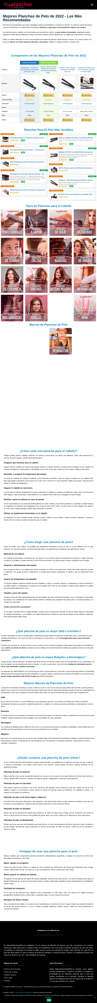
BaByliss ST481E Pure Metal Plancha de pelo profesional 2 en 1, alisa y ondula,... (76, 152)
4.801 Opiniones (48, 103)
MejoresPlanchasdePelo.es (23, 992)
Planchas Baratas (61, 251)
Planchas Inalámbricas (12, 308)
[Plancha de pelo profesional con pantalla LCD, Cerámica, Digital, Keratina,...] (54, 196)
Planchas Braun (85, 370)
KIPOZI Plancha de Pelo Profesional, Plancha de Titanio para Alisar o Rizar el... (28, 162)
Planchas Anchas (36, 279)
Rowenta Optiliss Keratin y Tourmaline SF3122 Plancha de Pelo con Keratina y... (76, 138)
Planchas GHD (12, 341)
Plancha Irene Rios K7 (60, 426)
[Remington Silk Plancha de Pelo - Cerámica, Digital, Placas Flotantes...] (5, 151)
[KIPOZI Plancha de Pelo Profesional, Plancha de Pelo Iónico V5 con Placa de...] (54, 169)
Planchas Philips (36, 370)
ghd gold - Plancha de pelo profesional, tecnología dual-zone (67, 69)
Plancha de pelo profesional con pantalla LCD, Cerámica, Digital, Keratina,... (76, 194)
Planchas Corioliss (12, 369)
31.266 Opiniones (86, 103)
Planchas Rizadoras (85, 222)
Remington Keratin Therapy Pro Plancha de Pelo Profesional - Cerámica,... (28, 138)
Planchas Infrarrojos (85, 279)
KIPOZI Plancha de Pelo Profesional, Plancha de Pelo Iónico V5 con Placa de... (76, 168)
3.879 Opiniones (67, 103)
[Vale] (95, 998)
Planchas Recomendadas (61, 279)
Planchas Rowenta (36, 341)
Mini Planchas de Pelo (85, 308)
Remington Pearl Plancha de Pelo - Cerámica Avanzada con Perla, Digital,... (86, 69)
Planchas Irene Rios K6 (36, 426)
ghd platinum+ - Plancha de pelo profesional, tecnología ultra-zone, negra (29, 69)
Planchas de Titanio (12, 251)
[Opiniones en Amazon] (29, 100)
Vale (49, 1000)
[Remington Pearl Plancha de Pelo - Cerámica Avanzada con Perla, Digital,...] (86, 83)
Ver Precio (30, 95)
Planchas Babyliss (85, 341)
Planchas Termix (61, 370)
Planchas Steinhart (12, 426)
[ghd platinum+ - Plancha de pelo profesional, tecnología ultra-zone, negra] (29, 83)
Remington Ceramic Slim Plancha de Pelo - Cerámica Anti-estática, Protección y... (28, 174)
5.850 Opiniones (29, 103)
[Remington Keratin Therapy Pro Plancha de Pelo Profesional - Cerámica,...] (5, 139)
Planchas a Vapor (36, 222)
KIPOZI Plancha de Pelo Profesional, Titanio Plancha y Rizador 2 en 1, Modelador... (28, 190)
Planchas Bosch (85, 398)
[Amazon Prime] (29, 107)
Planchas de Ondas (85, 251)
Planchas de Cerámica (12, 279)
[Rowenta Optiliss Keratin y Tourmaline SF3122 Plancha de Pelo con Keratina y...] (54, 140)
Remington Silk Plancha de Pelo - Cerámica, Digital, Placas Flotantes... (28, 150)
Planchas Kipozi (61, 398)
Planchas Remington (60, 341)
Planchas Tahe (12, 398)
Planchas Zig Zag (36, 251)
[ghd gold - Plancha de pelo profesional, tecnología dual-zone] (67, 83)
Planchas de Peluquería (61, 308)
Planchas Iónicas (36, 308)
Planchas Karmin (36, 398)
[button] (92, 5)
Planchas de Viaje (61, 222)
